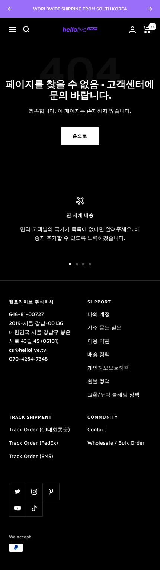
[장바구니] (147, 29)
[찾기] (26, 29)
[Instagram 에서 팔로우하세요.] (34, 491)
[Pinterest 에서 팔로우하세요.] (50, 491)
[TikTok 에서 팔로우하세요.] (34, 508)
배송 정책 (98, 354)
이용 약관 (98, 341)
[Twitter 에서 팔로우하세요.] (17, 491)
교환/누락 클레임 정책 (113, 394)
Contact (96, 429)
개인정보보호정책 (108, 367)
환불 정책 (98, 381)
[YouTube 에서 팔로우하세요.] (17, 508)
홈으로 (80, 136)
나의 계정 (98, 314)
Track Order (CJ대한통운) (39, 429)
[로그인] (132, 29)
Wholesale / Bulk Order (116, 442)
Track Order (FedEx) (33, 442)
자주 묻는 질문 (104, 327)
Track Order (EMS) (31, 456)
